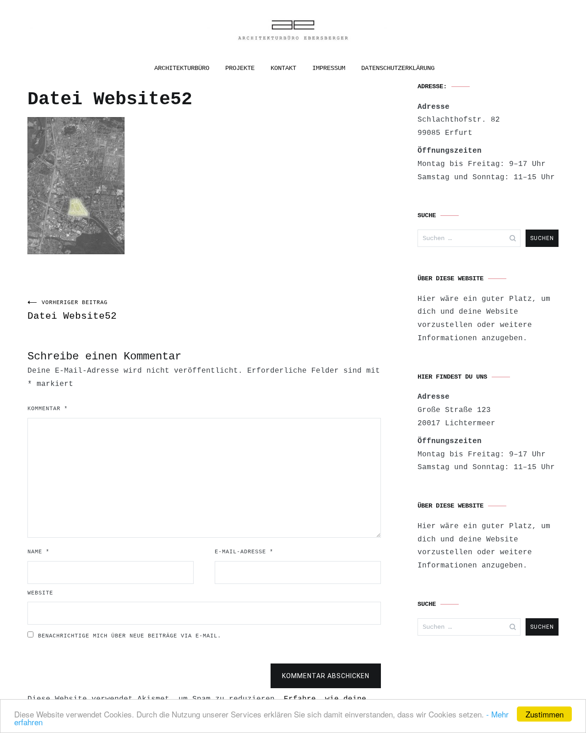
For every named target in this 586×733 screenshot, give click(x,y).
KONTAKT (283, 68)
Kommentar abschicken (325, 675)
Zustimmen (545, 714)
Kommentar (47, 409)
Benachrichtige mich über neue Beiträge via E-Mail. (129, 636)
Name (38, 552)
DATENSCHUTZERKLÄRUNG (397, 68)
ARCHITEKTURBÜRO (181, 68)
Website (40, 593)
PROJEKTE (240, 68)
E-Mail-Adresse (244, 552)
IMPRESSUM (328, 68)
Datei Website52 (72, 310)
